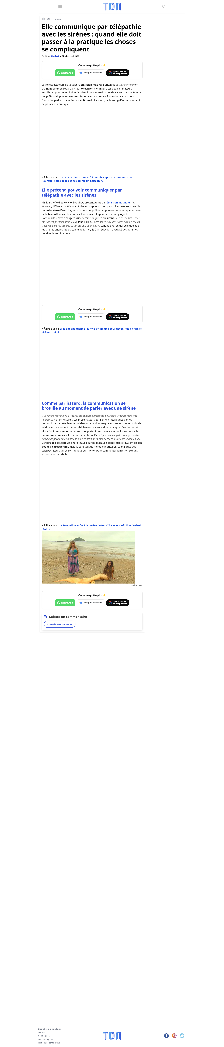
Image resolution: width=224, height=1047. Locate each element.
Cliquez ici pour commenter (59, 624)
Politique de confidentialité (49, 1043)
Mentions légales (45, 1039)
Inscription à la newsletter (49, 1029)
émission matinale (118, 202)
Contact (41, 1032)
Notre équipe (44, 1036)
